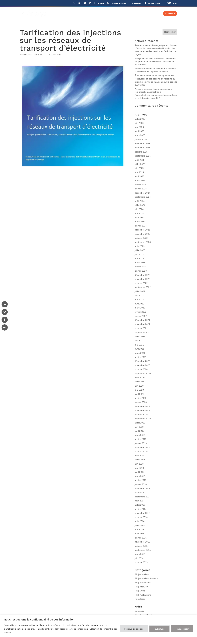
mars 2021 (140, 353)
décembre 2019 (142, 406)
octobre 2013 (141, 562)
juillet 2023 (140, 250)
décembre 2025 (142, 143)
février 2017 (140, 509)
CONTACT (170, 14)
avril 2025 (139, 176)
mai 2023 (139, 258)
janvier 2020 (141, 402)
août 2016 (140, 521)
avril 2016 (139, 533)
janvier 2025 (141, 188)
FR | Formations (143, 582)
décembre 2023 (142, 229)
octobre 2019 (141, 414)
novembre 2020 (142, 365)
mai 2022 (139, 299)
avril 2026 (139, 131)
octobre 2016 (141, 517)
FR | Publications (53, 55)
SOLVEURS (128, 14)
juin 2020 (139, 386)
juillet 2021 (140, 336)
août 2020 (140, 377)
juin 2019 (139, 427)
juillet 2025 (140, 164)
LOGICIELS (107, 14)
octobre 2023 (141, 238)
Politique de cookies (133, 629)
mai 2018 (139, 468)
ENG (175, 3)
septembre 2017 (143, 496)
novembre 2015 (142, 542)
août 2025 (140, 160)
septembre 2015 (143, 550)
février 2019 (140, 439)
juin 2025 (139, 168)
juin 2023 (139, 254)
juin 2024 (139, 209)
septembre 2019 (143, 418)
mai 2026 (139, 127)
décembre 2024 (142, 193)
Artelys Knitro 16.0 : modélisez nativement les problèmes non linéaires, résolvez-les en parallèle (155, 61)
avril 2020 (139, 394)
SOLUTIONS (86, 14)
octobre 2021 (141, 328)
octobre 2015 (141, 546)
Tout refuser (159, 629)
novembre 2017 (142, 488)
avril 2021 (139, 349)
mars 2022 (140, 307)
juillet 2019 (140, 422)
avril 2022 (139, 303)
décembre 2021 (142, 320)
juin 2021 (139, 340)
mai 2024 (139, 213)
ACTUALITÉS (103, 3)
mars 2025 (140, 180)
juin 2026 (139, 123)
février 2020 (140, 398)
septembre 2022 (143, 287)
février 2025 (140, 184)
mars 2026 (140, 135)
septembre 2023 (143, 242)
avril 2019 (139, 431)
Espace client (153, 3)
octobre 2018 (141, 451)
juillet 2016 (140, 525)
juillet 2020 (140, 381)
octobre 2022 (141, 283)
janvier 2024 (141, 225)
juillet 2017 (140, 505)
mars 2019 (140, 435)
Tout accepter (182, 629)
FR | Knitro (140, 590)
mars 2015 (140, 554)
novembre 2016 (142, 513)
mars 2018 (140, 476)
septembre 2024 (143, 197)
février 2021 (140, 357)
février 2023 (140, 266)
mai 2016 (139, 529)
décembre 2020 (142, 361)
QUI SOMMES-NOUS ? (63, 14)
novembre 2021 (142, 324)
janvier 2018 (141, 484)
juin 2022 (139, 295)
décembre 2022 (142, 275)
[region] (98, 626)
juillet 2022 (140, 291)
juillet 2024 (140, 205)
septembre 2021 (143, 332)
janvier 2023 (141, 271)
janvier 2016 (141, 537)
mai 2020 (139, 390)
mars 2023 (140, 262)
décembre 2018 (142, 447)
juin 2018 (139, 464)
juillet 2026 (140, 119)
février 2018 (140, 480)
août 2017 (140, 500)
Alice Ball (27, 55)
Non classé (140, 599)
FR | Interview (141, 586)
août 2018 (140, 455)
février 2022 (140, 312)
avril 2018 (139, 472)
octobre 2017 (141, 492)
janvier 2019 (141, 443)
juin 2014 (139, 558)
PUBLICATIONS (119, 3)
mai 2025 (139, 172)
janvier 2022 (141, 316)
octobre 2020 (141, 369)
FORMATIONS (149, 14)
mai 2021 (139, 345)
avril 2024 (139, 217)
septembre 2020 (143, 373)
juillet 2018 (140, 459)
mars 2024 (140, 221)
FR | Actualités (142, 574)
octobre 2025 (141, 152)
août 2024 (140, 201)
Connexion (140, 611)
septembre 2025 (143, 156)
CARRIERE (137, 3)
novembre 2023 (142, 234)
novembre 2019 (142, 410)
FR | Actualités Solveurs (146, 578)
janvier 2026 (141, 139)
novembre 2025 (142, 147)
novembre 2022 (142, 279)
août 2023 (140, 246)
